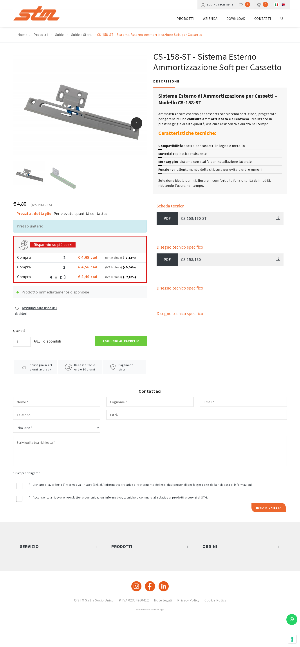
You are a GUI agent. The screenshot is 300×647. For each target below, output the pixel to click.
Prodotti (185, 18)
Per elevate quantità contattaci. (82, 213)
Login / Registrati (219, 4)
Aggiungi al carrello (121, 341)
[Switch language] (276, 4)
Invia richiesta (269, 508)
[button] (137, 123)
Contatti (262, 18)
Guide (59, 34)
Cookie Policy (215, 600)
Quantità (19, 331)
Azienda (210, 18)
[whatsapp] (291, 619)
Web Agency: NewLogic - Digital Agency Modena (150, 609)
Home (22, 34)
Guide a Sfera (81, 34)
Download (236, 18)
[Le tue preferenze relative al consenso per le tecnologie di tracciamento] (292, 639)
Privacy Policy (188, 600)
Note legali (163, 600)
